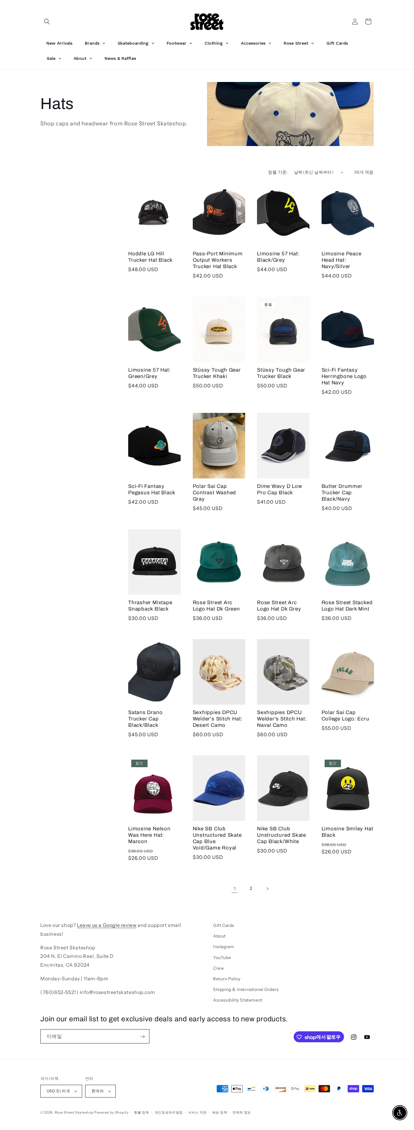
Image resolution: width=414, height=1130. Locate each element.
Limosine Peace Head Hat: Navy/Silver (342, 260)
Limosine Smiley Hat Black (347, 832)
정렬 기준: (278, 172)
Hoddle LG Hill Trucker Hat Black (150, 257)
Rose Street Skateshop (74, 1112)
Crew (218, 968)
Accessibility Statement (237, 1000)
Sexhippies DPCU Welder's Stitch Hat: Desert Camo (218, 719)
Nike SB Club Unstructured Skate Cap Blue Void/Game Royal (217, 838)
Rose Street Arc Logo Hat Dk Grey (279, 606)
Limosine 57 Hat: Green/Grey (149, 373)
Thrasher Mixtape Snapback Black (150, 606)
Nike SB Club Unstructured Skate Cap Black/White (281, 835)
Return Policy (227, 979)
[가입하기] (142, 1037)
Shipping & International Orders (246, 989)
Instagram (223, 946)
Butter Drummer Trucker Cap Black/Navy (342, 492)
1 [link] (235, 888)
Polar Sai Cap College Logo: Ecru (345, 716)
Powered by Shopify (111, 1112)
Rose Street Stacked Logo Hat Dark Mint (347, 606)
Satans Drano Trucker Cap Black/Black (145, 719)
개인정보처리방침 (169, 1112)
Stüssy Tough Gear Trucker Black (281, 373)
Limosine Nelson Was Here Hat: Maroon (149, 835)
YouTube (222, 957)
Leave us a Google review (106, 925)
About (219, 936)
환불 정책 (141, 1112)
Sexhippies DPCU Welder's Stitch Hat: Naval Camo (282, 719)
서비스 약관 (197, 1112)
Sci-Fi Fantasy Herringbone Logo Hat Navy (344, 376)
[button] (47, 21)
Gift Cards (223, 925)
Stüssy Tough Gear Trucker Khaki (217, 373)
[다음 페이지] (267, 888)
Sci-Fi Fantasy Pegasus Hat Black (151, 489)
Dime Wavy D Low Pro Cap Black (279, 489)
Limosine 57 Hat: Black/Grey (278, 257)
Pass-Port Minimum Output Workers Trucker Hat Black (218, 260)
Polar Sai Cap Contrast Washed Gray (214, 492)
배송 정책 (219, 1112)
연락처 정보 (241, 1112)
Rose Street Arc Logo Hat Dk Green (216, 606)
